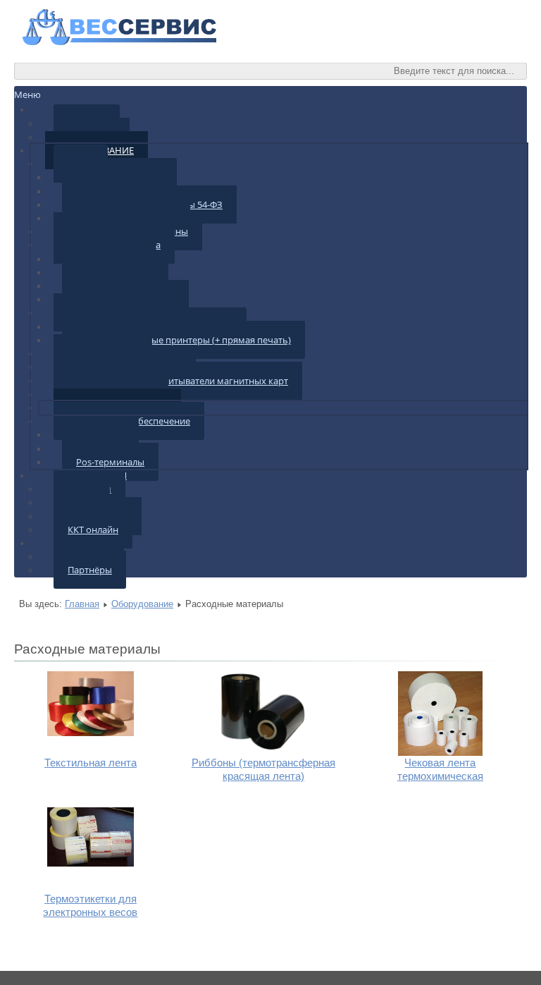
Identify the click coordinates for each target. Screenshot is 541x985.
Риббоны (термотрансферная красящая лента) (263, 769)
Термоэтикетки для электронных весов (90, 905)
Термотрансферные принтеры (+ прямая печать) (183, 340)
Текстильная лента (90, 763)
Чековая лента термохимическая (440, 769)
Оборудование (142, 604)
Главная (82, 604)
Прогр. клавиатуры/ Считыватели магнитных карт (178, 380)
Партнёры (90, 569)
